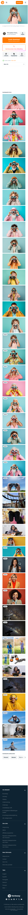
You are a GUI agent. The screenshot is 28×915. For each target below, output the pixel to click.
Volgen (22, 34)
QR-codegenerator (7, 835)
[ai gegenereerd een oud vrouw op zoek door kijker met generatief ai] (13, 133)
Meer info (6, 63)
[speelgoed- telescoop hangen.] (13, 515)
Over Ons (4, 878)
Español (4, 893)
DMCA (4, 847)
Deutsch (4, 899)
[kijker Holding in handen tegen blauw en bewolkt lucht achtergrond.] (13, 483)
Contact (4, 876)
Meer (3, 904)
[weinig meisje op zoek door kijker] (13, 540)
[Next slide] (21, 774)
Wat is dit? (13, 60)
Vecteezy (4, 813)
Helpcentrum (5, 873)
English (4, 890)
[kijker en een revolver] (10, 676)
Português (5, 896)
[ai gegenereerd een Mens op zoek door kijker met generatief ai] (13, 101)
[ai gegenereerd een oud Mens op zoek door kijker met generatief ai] (13, 164)
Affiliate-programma (7, 849)
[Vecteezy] (2, 2)
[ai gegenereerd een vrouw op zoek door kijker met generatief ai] (13, 372)
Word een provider (7, 881)
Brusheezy (5, 810)
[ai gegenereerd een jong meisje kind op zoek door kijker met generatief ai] (13, 148)
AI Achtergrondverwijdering (9, 832)
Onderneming (6, 819)
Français (4, 902)
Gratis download (14, 40)
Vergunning (5, 844)
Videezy (4, 816)
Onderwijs (5, 821)
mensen (14, 774)
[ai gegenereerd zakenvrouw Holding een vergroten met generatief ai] (13, 564)
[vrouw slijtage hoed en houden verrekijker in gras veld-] (8, 644)
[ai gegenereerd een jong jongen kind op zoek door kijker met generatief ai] (13, 196)
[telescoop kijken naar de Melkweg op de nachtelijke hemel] (13, 612)
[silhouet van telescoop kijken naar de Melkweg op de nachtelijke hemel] (13, 627)
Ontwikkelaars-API (7, 824)
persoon (6, 774)
